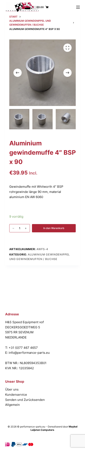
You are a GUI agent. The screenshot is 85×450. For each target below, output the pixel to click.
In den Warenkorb (53, 228)
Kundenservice (16, 395)
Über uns (12, 389)
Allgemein (12, 405)
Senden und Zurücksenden (25, 400)
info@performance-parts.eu (29, 353)
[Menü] (78, 7)
